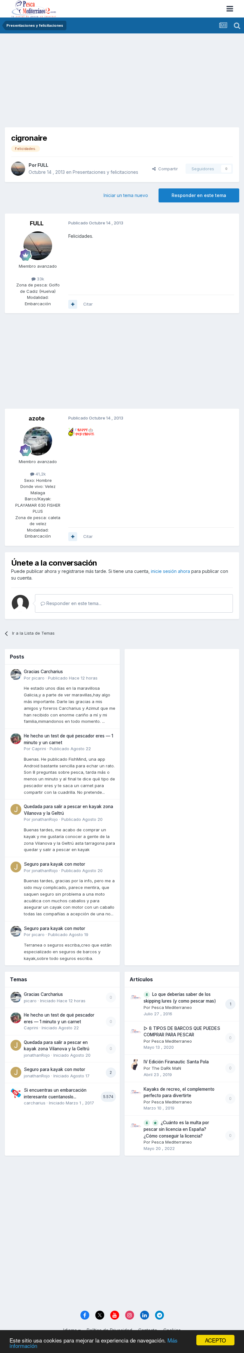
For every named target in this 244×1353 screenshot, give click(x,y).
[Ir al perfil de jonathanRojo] (15, 809)
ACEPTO (215, 1340)
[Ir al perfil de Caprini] (15, 738)
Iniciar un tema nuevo (126, 195)
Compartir (167, 168)
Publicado (73, 677)
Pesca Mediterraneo (172, 1007)
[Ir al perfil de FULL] (18, 169)
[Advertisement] (122, 82)
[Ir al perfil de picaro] (15, 674)
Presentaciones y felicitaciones (105, 172)
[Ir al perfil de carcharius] (15, 1093)
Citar (88, 304)
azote (36, 418)
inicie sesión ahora (170, 571)
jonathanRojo (45, 819)
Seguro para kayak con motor (54, 864)
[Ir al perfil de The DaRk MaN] (135, 1064)
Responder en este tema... (73, 603)
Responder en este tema (199, 195)
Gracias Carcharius (43, 671)
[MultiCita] (72, 304)
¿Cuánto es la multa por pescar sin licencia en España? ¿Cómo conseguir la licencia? (176, 1129)
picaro (38, 677)
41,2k (40, 473)
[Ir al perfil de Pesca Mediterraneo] (135, 997)
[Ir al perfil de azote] (38, 441)
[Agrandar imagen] (81, 431)
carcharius (34, 1102)
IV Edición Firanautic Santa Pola (176, 1061)
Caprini (39, 748)
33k (40, 278)
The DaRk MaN (166, 1068)
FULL (42, 165)
